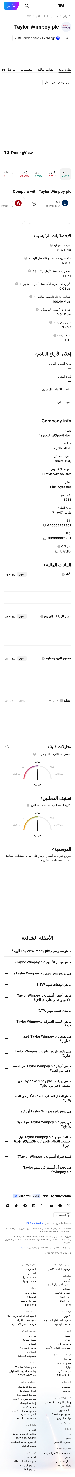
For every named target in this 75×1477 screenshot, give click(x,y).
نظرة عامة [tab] (64, 69)
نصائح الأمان (29, 1406)
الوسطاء (31, 1296)
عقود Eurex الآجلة (26, 1320)
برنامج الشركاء (28, 1465)
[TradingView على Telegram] (25, 1205)
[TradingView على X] (68, 1205)
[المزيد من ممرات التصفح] (56, 16)
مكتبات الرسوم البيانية (24, 1433)
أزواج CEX (65, 1296)
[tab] (22, 574)
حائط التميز (65, 1406)
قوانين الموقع (64, 1418)
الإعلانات (31, 1457)
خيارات (67, 1367)
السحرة (67, 1457)
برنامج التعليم (29, 1469)
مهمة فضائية (29, 1339)
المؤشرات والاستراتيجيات (57, 1453)
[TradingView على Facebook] (60, 1205)
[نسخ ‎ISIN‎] (44, 525)
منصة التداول (29, 1445)
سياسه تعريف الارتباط (24, 1398)
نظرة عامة (30, 1292)
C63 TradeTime (27, 1375)
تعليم (68, 1437)
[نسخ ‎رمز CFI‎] (56, 551)
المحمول (66, 1386)
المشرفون (65, 1422)
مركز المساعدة (28, 1347)
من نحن (31, 1335)
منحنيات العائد (64, 1363)
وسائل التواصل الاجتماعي (57, 1402)
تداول (68, 1433)
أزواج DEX (65, 1300)
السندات (67, 1288)
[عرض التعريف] (51, 245)
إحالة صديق (65, 1410)
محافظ (67, 1359)
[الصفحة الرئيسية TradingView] (61, 5)
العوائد (68, 1339)
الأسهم (67, 1280)
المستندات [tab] (27, 69)
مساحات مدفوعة (62, 1465)
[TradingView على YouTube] (51, 1205)
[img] (19, 38)
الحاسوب (66, 1390)
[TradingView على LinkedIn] (33, 1205)
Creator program (61, 1414)
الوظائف (31, 1351)
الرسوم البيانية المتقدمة (23, 1441)
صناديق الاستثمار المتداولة (57, 1284)
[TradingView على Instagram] (42, 1205)
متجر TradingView (25, 1367)
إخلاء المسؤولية (28, 1390)
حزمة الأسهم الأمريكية (24, 1324)
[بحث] (27, 6)
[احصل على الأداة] (7, 746)
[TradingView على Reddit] (7, 1205)
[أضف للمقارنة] (34, 204)
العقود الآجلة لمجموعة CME (21, 1316)
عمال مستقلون (63, 1461)
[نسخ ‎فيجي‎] (44, 538)
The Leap (30, 1304)
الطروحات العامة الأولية (58, 1347)
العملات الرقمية (63, 1292)
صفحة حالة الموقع (26, 1418)
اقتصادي (67, 1335)
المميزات (31, 1269)
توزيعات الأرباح (63, 1343)
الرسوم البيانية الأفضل (59, 1269)
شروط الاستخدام (27, 1386)
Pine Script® (64, 1375)
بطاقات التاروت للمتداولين (22, 1371)
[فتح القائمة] (69, 6)
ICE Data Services (35, 1223)
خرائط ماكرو (64, 1371)
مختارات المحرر (62, 1441)
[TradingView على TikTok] (16, 1205)
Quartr (24, 1247)
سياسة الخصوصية (26, 1394)
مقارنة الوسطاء (27, 1300)
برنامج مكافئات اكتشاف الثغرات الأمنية (23, 1412)
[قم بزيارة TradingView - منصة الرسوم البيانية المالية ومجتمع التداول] (18, 152)
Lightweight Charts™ (24, 1437)
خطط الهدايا (29, 1281)
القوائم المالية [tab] (46, 69)
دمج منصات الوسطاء (25, 1461)
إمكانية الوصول (28, 1402)
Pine (68, 1304)
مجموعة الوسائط (27, 1355)
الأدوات (32, 1429)
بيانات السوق (29, 1277)
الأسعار (32, 1273)
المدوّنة (32, 1343)
